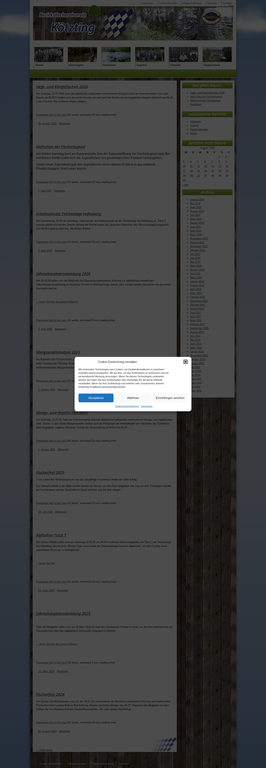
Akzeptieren (96, 398)
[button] (186, 362)
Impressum (146, 406)
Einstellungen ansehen (170, 398)
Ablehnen (133, 398)
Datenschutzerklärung (127, 406)
